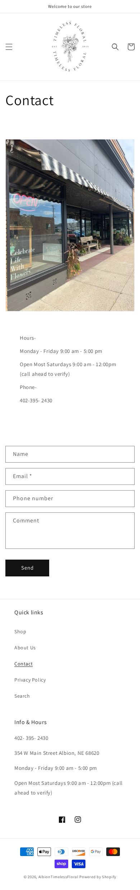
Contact (23, 663)
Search (22, 696)
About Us (25, 647)
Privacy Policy (30, 680)
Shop (20, 631)
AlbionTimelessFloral (58, 876)
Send (27, 567)
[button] (9, 47)
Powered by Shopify (97, 876)
